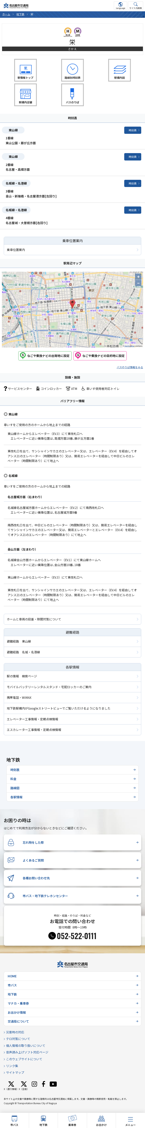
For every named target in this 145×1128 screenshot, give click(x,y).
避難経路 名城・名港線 (23, 652)
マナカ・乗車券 (18, 1003)
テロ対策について (18, 1038)
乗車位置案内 (16, 249)
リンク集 (12, 1065)
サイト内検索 (135, 7)
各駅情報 (16, 797)
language (120, 7)
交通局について (18, 1021)
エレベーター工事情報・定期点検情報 (32, 719)
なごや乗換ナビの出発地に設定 (48, 355)
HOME (12, 976)
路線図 (14, 788)
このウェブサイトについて (24, 1059)
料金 (13, 779)
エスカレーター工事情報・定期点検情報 (34, 729)
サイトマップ (15, 1072)
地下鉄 (20, 14)
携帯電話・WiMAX (19, 697)
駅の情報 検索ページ (22, 676)
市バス (12, 985)
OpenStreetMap (129, 346)
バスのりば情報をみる (130, 367)
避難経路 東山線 (19, 641)
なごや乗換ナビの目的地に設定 (103, 355)
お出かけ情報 (17, 1012)
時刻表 (133, 130)
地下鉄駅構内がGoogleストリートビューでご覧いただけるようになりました (58, 708)
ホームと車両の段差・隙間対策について (34, 619)
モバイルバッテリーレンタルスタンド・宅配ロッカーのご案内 (49, 687)
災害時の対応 (15, 1032)
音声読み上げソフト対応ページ (27, 1052)
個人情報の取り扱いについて (25, 1045)
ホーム (6, 14)
